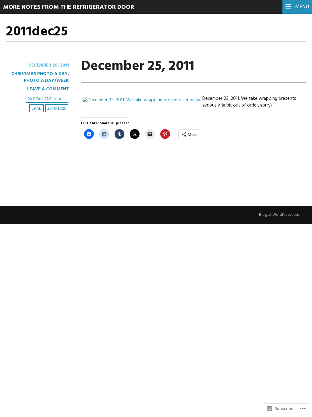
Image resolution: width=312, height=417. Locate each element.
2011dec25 (56, 108)
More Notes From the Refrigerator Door (68, 7)
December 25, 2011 (137, 67)
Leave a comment (48, 89)
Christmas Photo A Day (39, 74)
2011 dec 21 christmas (47, 99)
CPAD (36, 108)
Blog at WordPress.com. (279, 215)
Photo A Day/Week (46, 80)
